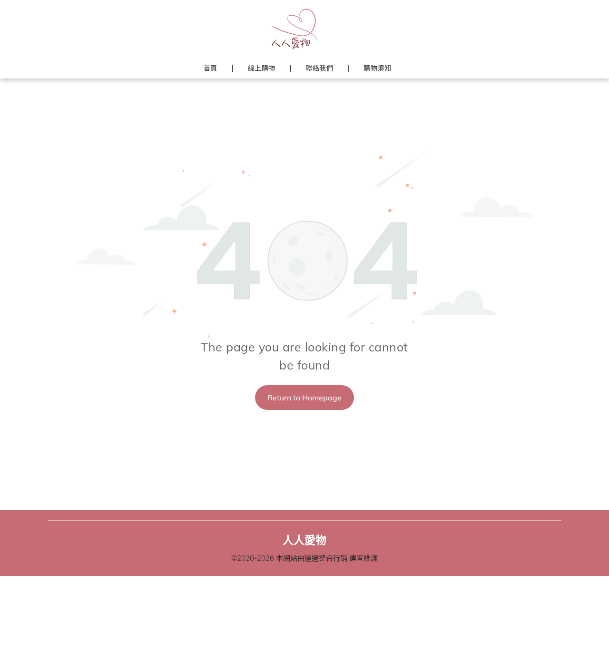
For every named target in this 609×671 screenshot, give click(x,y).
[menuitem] (211, 68)
